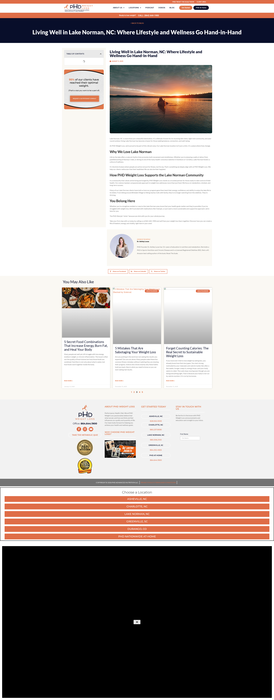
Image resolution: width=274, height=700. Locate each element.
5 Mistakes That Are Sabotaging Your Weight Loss (135, 350)
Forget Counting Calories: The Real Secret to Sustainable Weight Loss (187, 352)
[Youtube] (91, 429)
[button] (100, 54)
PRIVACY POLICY (147, 482)
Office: (85, 423)
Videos (161, 8)
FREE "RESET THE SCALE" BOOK (183, 2)
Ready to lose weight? (127, 15)
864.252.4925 (156, 450)
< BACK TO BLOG (137, 23)
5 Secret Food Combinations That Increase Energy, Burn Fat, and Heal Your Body (86, 345)
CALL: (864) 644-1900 (148, 15)
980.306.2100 (156, 440)
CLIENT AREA (201, 2)
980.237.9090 (156, 430)
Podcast (149, 8)
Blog (171, 8)
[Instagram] (85, 429)
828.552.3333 (156, 421)
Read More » (68, 381)
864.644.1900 (156, 460)
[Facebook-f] (79, 429)
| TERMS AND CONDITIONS (165, 482)
